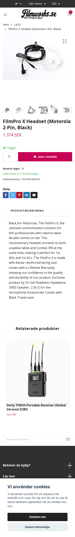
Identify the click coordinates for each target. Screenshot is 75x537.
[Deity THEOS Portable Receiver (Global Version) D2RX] (38, 382)
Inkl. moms (36, 3)
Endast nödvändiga (37, 526)
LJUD (17, 35)
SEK (54, 3)
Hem (6, 35)
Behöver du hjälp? (16, 475)
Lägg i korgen (47, 167)
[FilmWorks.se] (41, 17)
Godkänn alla (37, 516)
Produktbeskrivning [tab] (27, 221)
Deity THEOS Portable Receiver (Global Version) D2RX (36, 417)
